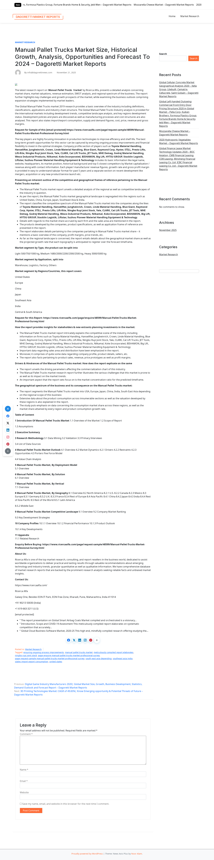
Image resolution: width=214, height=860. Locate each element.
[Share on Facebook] (68, 640)
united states (55, 661)
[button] (97, 640)
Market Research (189, 16)
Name (24, 769)
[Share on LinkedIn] (79, 640)
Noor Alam (136, 853)
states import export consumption (31, 661)
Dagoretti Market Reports (38, 17)
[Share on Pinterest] (90, 640)
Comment (26, 734)
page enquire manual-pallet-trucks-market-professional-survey (69, 655)
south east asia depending (99, 658)
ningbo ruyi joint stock (26, 655)
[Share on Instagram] (85, 640)
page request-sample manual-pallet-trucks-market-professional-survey (49, 658)
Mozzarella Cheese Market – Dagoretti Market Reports (123, 4)
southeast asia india (122, 658)
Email (24, 781)
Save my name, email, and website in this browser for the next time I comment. (65, 803)
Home (172, 16)
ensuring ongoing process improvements (43, 652)
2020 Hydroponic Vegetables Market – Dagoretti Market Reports (178, 141)
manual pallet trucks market (79, 652)
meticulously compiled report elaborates (113, 652)
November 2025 (168, 230)
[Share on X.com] (74, 640)
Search (163, 53)
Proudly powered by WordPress (87, 853)
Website (24, 792)
